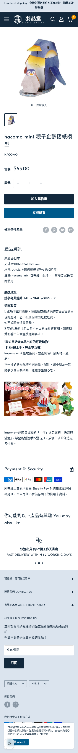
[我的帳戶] (61, 19)
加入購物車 (39, 199)
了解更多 (43, 734)
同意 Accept (18, 742)
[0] (70, 19)
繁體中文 (12, 683)
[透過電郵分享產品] (71, 230)
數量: (7, 183)
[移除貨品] (18, 183)
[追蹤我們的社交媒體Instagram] (16, 705)
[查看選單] (6, 19)
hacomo (11, 154)
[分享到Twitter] (62, 230)
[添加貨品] (41, 183)
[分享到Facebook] (46, 230)
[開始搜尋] (52, 19)
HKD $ (35, 683)
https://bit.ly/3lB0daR (40, 298)
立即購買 (39, 213)
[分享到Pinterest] (54, 230)
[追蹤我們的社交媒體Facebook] (7, 705)
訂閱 (14, 663)
